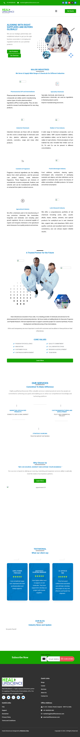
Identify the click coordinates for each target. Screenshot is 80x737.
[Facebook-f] (3, 697)
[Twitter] (66, 2)
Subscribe (68, 659)
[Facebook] (63, 2)
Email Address (45, 655)
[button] (56, 11)
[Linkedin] (75, 2)
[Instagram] (72, 2)
